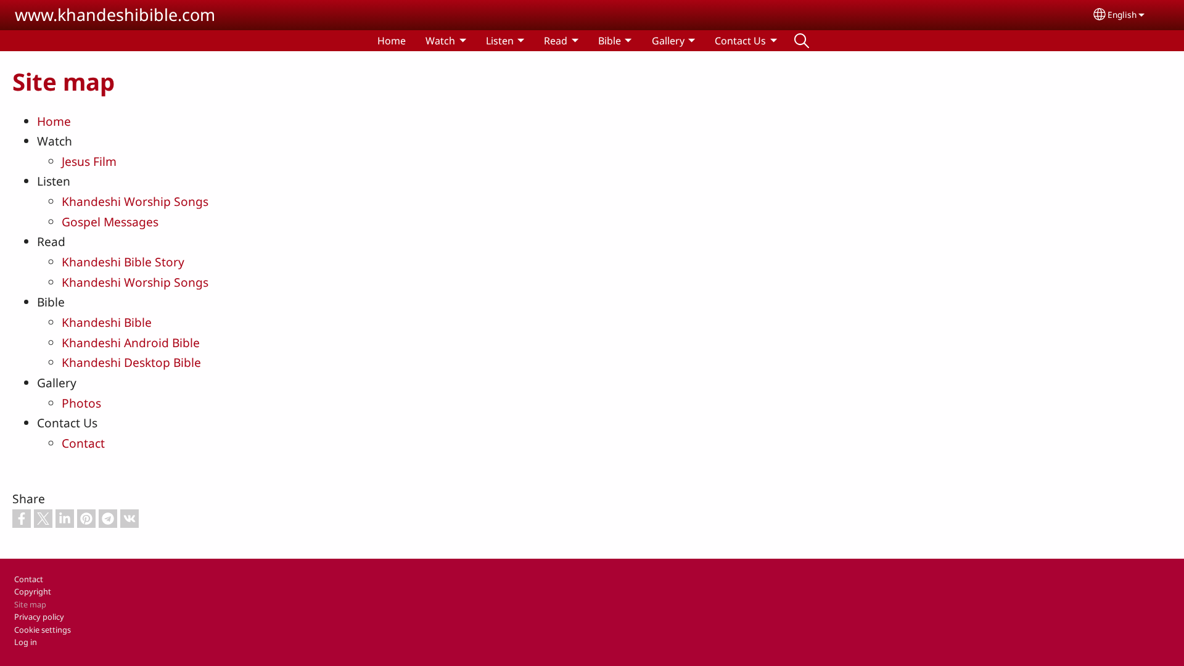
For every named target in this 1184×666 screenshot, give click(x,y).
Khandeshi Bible (107, 322)
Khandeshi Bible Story (123, 261)
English (1122, 14)
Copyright (32, 591)
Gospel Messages (110, 221)
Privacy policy (39, 616)
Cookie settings (42, 629)
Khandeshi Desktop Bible (131, 362)
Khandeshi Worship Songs (135, 201)
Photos (81, 403)
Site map (30, 604)
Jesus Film (89, 161)
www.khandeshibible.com (115, 14)
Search (801, 40)
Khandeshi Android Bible (131, 342)
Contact (83, 443)
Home (391, 40)
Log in (25, 642)
